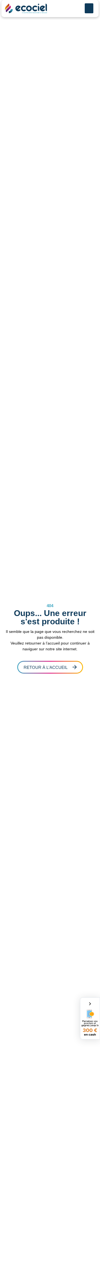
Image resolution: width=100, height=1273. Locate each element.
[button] (89, 8)
